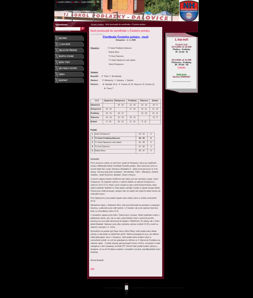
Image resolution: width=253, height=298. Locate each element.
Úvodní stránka (97, 24)
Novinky (63, 38)
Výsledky (181, 67)
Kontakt (63, 80)
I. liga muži (64, 44)
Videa (62, 74)
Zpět (92, 269)
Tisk (76, 2)
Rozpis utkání (66, 56)
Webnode (119, 288)
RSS (98, 2)
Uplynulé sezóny (68, 68)
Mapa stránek (87, 2)
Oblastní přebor (68, 50)
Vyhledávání (61, 24)
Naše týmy (64, 62)
